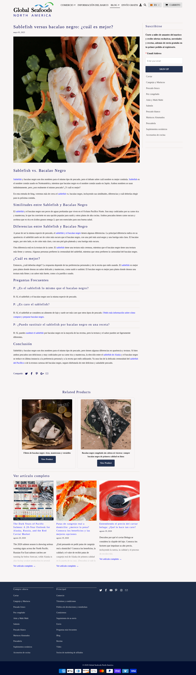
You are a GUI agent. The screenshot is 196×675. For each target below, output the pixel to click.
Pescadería (151, 123)
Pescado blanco (153, 111)
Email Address (154, 53)
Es (155, 5)
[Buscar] (145, 6)
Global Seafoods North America (101, 665)
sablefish (62, 194)
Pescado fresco (153, 88)
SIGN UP (164, 69)
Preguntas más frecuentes (66, 630)
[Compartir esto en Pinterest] (36, 373)
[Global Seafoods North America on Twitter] (101, 590)
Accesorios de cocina (155, 135)
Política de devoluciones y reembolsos (71, 607)
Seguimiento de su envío (66, 618)
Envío (58, 624)
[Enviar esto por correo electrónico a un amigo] (46, 373)
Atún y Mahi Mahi (154, 100)
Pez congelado (152, 94)
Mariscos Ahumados (155, 117)
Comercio (68, 5)
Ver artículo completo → (24, 566)
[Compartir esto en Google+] (41, 373)
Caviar (149, 76)
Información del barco (93, 5)
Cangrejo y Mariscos (155, 82)
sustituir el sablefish (35, 333)
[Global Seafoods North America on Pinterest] (116, 590)
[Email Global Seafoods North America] (126, 590)
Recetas (59, 641)
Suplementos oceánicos (156, 129)
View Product (47, 459)
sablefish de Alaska (112, 354)
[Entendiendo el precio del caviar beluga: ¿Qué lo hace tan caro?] (119, 501)
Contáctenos (61, 613)
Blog (115, 5)
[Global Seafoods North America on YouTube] (111, 590)
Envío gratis (130, 5)
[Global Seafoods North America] (33, 10)
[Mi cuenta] (140, 6)
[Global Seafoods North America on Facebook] (106, 590)
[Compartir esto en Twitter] (26, 373)
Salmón (149, 105)
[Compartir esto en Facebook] (31, 373)
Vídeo (58, 647)
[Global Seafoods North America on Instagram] (121, 590)
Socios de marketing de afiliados (69, 653)
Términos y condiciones (66, 601)
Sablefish (17, 179)
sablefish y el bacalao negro (68, 233)
